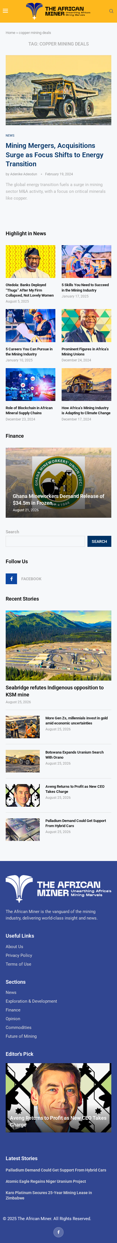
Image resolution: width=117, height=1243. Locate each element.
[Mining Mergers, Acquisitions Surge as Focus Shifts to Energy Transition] (58, 90)
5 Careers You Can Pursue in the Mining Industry (29, 351)
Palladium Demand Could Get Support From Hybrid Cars (75, 823)
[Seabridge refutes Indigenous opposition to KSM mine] (58, 645)
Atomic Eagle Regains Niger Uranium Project (46, 1181)
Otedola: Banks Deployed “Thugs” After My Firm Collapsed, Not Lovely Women (30, 290)
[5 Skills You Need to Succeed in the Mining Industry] (86, 261)
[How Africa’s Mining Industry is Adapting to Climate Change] (86, 384)
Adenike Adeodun (23, 174)
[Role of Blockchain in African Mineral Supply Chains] (30, 384)
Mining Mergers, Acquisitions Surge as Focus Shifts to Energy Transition (54, 155)
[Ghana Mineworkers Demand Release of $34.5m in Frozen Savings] (58, 483)
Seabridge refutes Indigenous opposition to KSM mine (55, 691)
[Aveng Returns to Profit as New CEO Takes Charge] (23, 795)
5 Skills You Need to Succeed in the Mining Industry (85, 287)
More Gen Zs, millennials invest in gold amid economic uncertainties (76, 720)
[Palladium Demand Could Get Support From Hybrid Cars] (23, 829)
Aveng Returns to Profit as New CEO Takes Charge (75, 789)
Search (12, 531)
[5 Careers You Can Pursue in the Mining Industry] (30, 325)
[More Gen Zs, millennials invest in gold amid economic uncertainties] (23, 727)
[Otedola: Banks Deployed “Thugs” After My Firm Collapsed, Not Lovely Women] (30, 261)
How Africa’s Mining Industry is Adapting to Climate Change (86, 410)
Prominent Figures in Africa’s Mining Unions (85, 351)
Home (10, 33)
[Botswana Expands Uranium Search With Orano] (23, 761)
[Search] (111, 11)
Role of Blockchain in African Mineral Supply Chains (29, 410)
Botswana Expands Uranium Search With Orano (74, 754)
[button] (11, 482)
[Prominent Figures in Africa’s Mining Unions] (86, 325)
